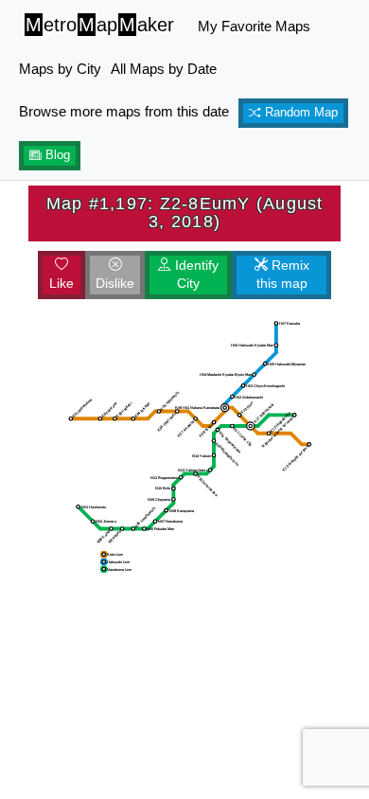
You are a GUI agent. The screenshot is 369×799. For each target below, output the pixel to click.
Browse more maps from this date (124, 111)
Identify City (195, 274)
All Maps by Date (164, 69)
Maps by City (60, 69)
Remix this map (282, 274)
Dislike (115, 283)
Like (61, 283)
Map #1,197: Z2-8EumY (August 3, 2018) (185, 212)
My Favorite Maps (254, 26)
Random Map (299, 112)
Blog (56, 155)
